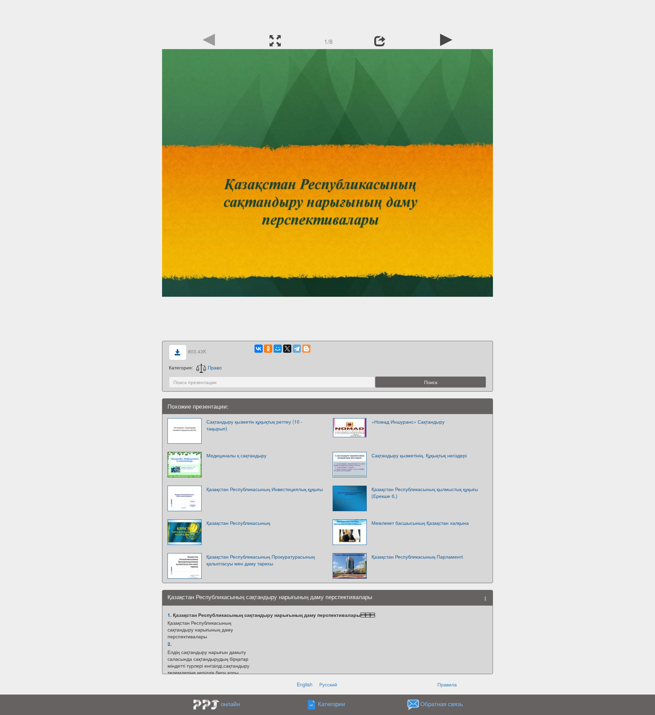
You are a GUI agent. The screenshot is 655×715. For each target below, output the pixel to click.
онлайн (230, 704)
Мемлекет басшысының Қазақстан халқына (420, 522)
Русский (328, 684)
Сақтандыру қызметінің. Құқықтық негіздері (419, 455)
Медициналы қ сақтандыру (236, 455)
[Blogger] (306, 349)
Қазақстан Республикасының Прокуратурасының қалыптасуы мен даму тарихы (260, 560)
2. (170, 643)
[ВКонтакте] (258, 349)
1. (170, 614)
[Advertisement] (327, 15)
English (304, 684)
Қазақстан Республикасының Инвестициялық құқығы (264, 489)
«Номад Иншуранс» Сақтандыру (408, 421)
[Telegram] (297, 349)
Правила (447, 684)
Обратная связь (441, 704)
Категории (331, 704)
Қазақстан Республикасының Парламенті (417, 556)
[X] (287, 349)
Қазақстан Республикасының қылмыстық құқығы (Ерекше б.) (425, 492)
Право (215, 367)
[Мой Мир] (278, 349)
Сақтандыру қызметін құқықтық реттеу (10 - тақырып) (254, 425)
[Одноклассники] (268, 349)
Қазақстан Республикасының (238, 522)
